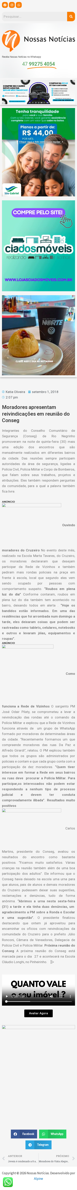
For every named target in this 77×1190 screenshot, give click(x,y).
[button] (24, 1134)
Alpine (38, 1178)
